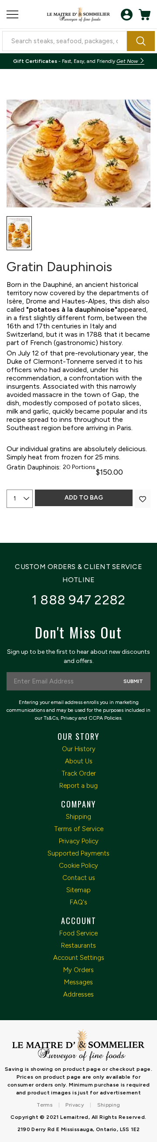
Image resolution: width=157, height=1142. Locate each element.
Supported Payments (78, 853)
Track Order (78, 773)
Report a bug (78, 786)
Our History (79, 749)
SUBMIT (133, 681)
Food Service (78, 933)
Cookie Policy (78, 865)
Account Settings (78, 958)
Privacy (74, 1105)
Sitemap (78, 890)
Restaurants (78, 945)
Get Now (127, 61)
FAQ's (78, 902)
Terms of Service (78, 829)
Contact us (78, 878)
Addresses (78, 994)
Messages (78, 982)
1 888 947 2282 (79, 600)
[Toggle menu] (12, 15)
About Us (78, 761)
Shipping (78, 817)
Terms (44, 1105)
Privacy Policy (79, 841)
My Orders (78, 970)
